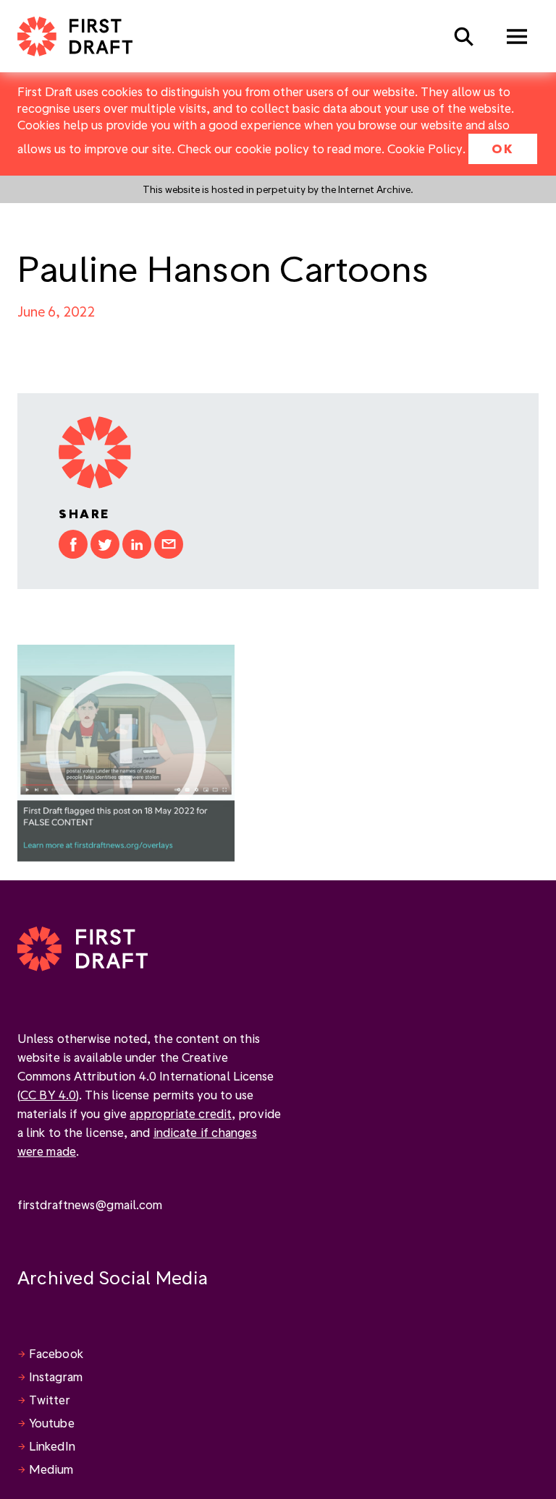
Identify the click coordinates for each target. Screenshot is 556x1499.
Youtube (52, 1423)
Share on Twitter (104, 544)
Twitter (49, 1399)
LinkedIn (52, 1446)
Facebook (56, 1353)
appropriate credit (181, 1113)
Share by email (168, 544)
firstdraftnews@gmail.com (89, 1204)
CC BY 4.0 (48, 1094)
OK (503, 148)
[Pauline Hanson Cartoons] (126, 751)
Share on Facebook (73, 544)
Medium (51, 1469)
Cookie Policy (425, 148)
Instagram (56, 1376)
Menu (517, 36)
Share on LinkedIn (136, 544)
